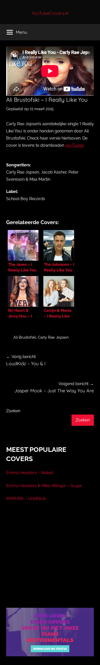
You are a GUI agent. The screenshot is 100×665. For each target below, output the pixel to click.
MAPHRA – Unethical (26, 498)
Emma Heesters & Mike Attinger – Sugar (44, 485)
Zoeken (13, 410)
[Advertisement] (50, 561)
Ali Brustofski (24, 337)
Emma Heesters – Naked (29, 472)
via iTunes (74, 145)
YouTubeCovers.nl (50, 13)
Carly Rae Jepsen (53, 337)
